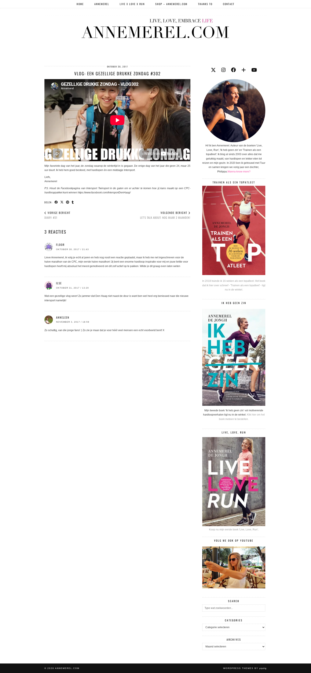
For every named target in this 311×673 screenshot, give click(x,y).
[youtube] (254, 70)
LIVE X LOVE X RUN (132, 4)
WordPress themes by (245, 668)
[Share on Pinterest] (68, 202)
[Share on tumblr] (73, 202)
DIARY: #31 (57, 215)
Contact (228, 4)
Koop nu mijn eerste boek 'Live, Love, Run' (233, 529)
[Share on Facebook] (56, 202)
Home (80, 4)
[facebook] (233, 70)
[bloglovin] (243, 70)
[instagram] (223, 70)
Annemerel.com (67, 668)
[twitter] (213, 70)
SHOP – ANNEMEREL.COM (171, 4)
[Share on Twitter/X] (62, 202)
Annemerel (101, 4)
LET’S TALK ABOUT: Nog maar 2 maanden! (165, 215)
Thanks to (205, 4)
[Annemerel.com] (155, 27)
